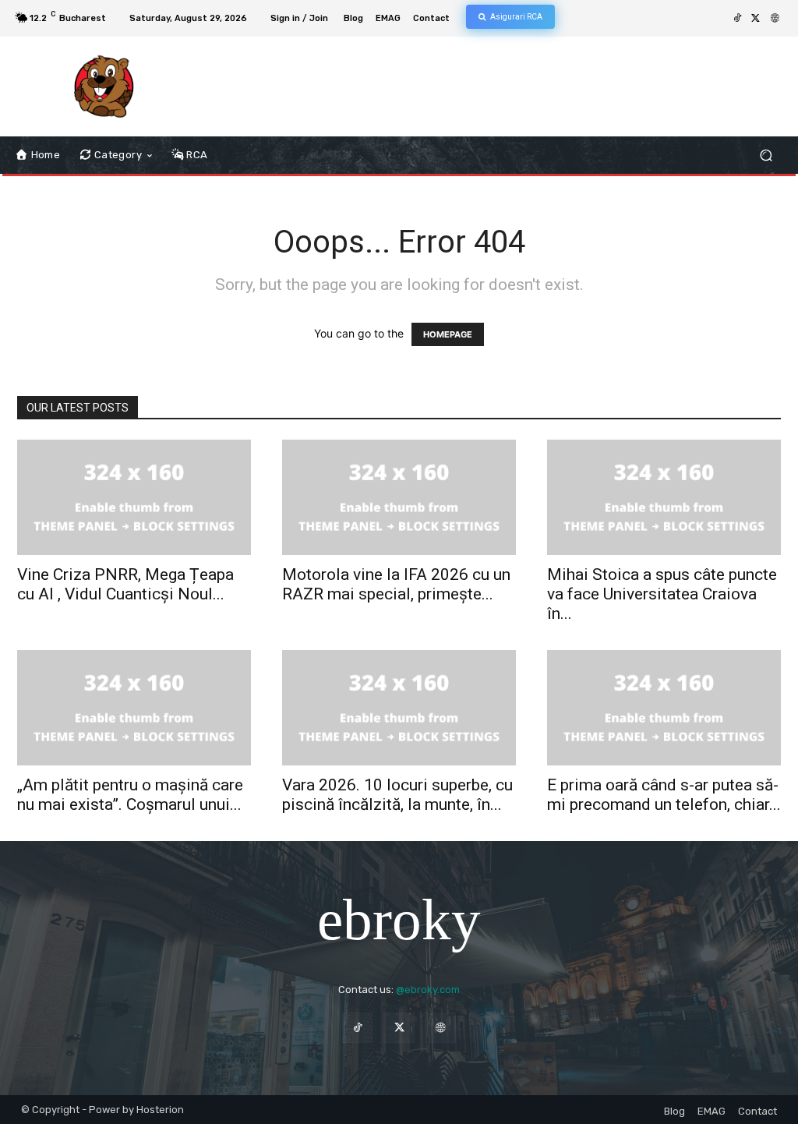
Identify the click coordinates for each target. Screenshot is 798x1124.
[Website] (774, 18)
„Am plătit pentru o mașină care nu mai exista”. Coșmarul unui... (130, 795)
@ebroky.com (428, 989)
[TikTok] (737, 18)
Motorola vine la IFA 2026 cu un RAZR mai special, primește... (396, 584)
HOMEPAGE (447, 334)
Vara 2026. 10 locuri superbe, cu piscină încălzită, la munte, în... (397, 795)
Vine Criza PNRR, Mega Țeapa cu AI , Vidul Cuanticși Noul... (125, 584)
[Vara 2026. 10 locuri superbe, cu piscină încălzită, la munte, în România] (399, 707)
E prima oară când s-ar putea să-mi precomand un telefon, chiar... (664, 795)
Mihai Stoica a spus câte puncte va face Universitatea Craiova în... (662, 594)
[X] (756, 18)
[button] (765, 155)
